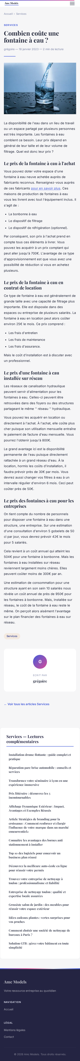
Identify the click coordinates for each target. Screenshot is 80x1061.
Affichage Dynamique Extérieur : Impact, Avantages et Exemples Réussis (36, 808)
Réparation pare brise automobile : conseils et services (40, 770)
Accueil (8, 13)
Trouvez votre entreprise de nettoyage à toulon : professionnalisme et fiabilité (36, 881)
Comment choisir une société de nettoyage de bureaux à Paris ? (39, 932)
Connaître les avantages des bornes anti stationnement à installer (36, 842)
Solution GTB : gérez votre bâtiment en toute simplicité (39, 945)
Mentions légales (14, 1030)
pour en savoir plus (45, 188)
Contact (9, 1036)
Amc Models (15, 981)
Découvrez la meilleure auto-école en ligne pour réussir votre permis (38, 868)
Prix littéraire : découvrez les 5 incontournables (29, 795)
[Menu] (72, 3)
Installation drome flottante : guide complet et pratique (40, 757)
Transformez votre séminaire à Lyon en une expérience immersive (38, 783)
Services (21, 13)
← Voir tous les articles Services (26, 704)
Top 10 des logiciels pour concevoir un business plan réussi (34, 855)
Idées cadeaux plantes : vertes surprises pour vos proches (39, 920)
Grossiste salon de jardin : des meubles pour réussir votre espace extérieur (39, 907)
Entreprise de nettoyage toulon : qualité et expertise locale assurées (37, 894)
